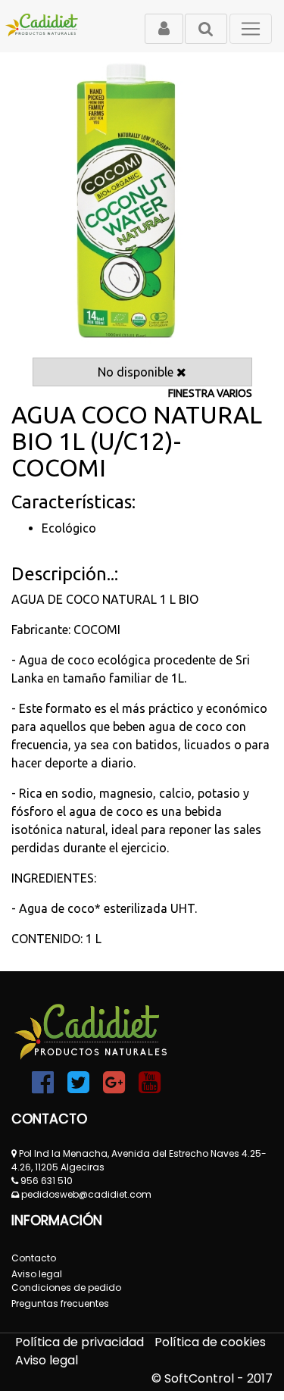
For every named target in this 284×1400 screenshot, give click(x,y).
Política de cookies (210, 1342)
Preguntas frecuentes (60, 1303)
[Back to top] (238, 1354)
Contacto (33, 1258)
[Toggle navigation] (250, 29)
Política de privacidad (81, 1342)
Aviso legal (46, 1360)
